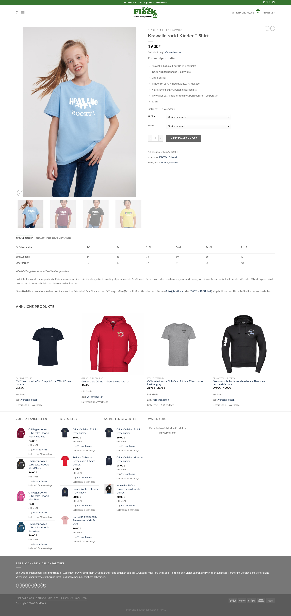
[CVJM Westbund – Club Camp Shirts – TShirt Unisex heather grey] (178, 344)
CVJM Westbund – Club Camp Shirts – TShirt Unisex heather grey (175, 383)
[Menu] (23, 12)
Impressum (67, 598)
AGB (56, 598)
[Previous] (23, 112)
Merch (163, 30)
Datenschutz (44, 598)
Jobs (77, 598)
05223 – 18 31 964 (200, 291)
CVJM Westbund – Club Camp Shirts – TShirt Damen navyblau (44, 383)
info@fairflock (174, 291)
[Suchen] (17, 12)
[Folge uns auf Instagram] (264, 2)
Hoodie (164, 162)
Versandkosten (173, 52)
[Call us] (270, 2)
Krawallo (173, 162)
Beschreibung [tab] (24, 238)
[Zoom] (20, 193)
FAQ (85, 598)
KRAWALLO (176, 30)
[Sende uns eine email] (267, 2)
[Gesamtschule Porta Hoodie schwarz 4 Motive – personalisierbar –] (244, 344)
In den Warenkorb (184, 138)
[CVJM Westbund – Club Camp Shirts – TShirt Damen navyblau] (47, 344)
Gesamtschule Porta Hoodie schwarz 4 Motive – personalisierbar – (239, 383)
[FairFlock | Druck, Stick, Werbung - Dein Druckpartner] (145, 12)
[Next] (136, 112)
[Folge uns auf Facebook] (19, 585)
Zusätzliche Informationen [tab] (53, 238)
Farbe (151, 126)
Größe (151, 116)
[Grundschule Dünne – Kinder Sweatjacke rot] (113, 344)
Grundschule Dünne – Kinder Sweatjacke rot (105, 381)
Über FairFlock (25, 598)
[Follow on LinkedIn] (273, 2)
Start (152, 30)
